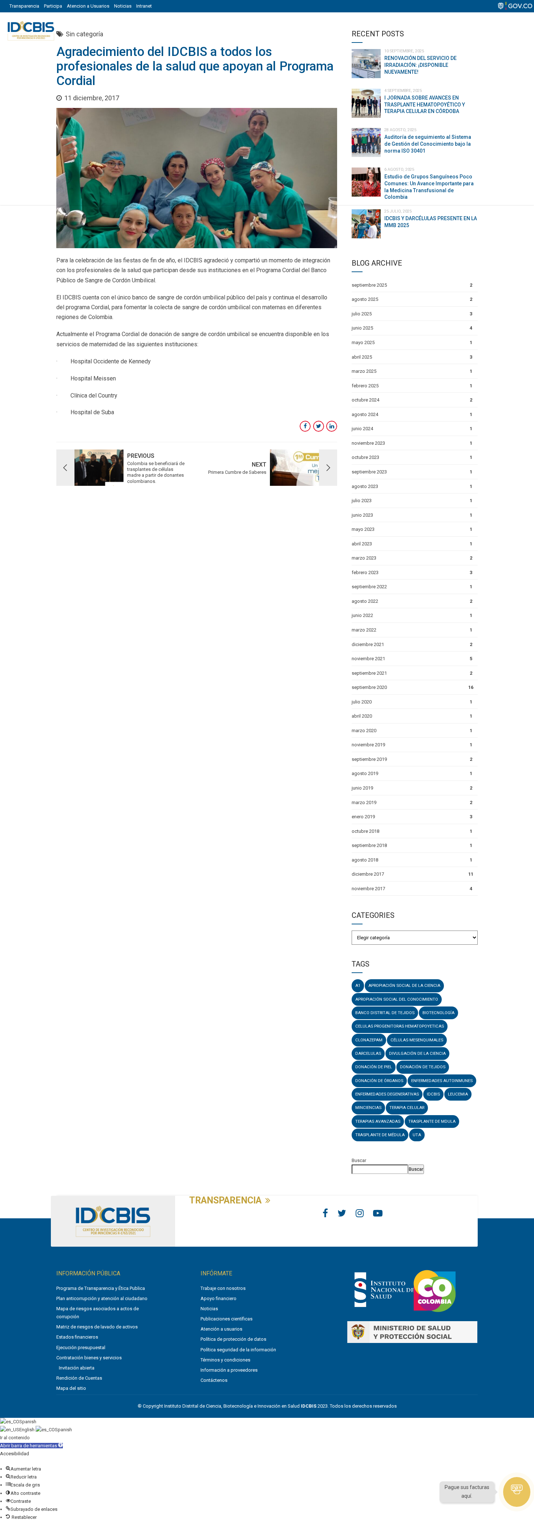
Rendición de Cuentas (79, 1378)
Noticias (123, 6)
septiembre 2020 (369, 687)
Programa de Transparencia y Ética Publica (100, 1288)
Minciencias (368, 1107)
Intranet (144, 6)
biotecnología (438, 1012)
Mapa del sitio (71, 1388)
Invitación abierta (76, 1368)
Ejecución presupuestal (80, 1347)
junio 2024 (362, 428)
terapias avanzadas (377, 1121)
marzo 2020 (364, 730)
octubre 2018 (365, 831)
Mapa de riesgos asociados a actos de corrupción (97, 1312)
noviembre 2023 (368, 443)
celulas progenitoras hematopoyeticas (399, 1026)
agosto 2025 (365, 299)
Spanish (27, 1421)
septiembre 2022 (369, 586)
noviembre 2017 (368, 888)
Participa (53, 6)
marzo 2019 (364, 802)
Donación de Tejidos (422, 1066)
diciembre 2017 (368, 874)
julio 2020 (362, 702)
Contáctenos (214, 1380)
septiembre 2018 (369, 845)
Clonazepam (369, 1039)
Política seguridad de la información (238, 1349)
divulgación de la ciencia (417, 1053)
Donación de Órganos (379, 1080)
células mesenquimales (417, 1039)
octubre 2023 (365, 457)
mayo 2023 (363, 529)
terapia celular (406, 1107)
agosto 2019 (365, 773)
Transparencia (24, 6)
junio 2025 (362, 328)
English (27, 1429)
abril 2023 (362, 543)
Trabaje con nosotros (223, 1288)
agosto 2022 (365, 601)
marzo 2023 (364, 558)
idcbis (433, 1094)
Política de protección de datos (233, 1339)
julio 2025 (362, 313)
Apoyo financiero (218, 1298)
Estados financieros (77, 1337)
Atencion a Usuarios (88, 6)
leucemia (458, 1094)
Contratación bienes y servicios (89, 1357)
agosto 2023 (365, 486)
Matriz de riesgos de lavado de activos (97, 1327)
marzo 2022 (364, 630)
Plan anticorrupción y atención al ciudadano (101, 1298)
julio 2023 (362, 500)
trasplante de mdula (432, 1121)
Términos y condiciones (225, 1360)
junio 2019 (362, 788)
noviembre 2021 (368, 658)
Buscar (359, 1160)
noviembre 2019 (368, 744)
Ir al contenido (15, 1437)
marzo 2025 (364, 371)
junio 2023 (362, 515)
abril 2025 (362, 357)
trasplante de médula (380, 1134)
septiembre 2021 (369, 673)
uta (417, 1134)
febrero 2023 (365, 572)
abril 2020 (362, 716)
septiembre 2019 (369, 759)
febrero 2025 (365, 385)
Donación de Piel (373, 1066)
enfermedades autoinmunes (442, 1080)
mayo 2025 (363, 342)
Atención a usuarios (221, 1329)
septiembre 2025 (369, 285)
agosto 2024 (365, 414)
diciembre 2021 (368, 644)
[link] (384, 1308)
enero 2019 (363, 816)
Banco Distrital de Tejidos (384, 1012)
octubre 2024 (365, 400)
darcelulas (368, 1053)
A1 (357, 985)
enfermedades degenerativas (387, 1094)
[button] (31, 1445)
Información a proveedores (229, 1370)
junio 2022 (362, 615)
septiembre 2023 (369, 472)
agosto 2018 (365, 860)
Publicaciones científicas (226, 1319)
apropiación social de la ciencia (404, 985)
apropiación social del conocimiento (396, 999)
